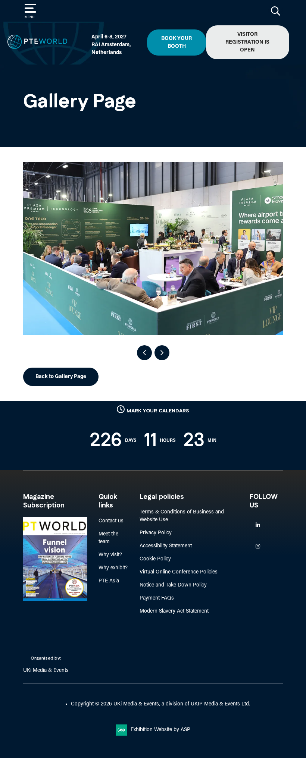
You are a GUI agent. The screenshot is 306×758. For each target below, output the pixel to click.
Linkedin (258, 525)
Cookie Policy (155, 559)
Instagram (258, 546)
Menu (29, 17)
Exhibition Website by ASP (160, 730)
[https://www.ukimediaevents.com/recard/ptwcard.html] (55, 600)
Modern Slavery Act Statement (174, 611)
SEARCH (276, 11)
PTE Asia (109, 581)
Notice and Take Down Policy (173, 585)
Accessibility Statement (166, 546)
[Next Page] (161, 352)
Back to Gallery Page (60, 377)
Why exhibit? (113, 568)
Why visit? (110, 555)
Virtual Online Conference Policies (179, 572)
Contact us (111, 521)
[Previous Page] (144, 352)
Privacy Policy (156, 533)
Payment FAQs (157, 598)
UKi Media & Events (46, 670)
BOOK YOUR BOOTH (176, 42)
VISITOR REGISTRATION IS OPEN (247, 42)
